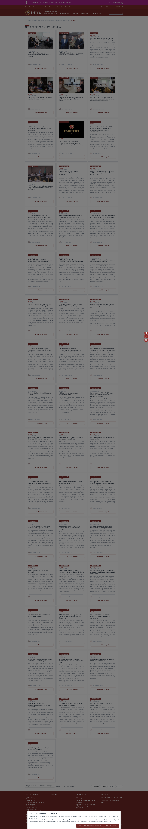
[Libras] (146, 333)
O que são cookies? (111, 825)
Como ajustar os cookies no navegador (90, 825)
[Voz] (146, 336)
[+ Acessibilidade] (146, 340)
